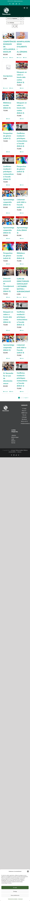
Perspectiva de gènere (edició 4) (7, 255)
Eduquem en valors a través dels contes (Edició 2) (22, 108)
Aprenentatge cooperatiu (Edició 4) (8, 202)
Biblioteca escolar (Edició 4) (21, 255)
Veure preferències (15, 895)
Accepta (15, 887)
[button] (28, 871)
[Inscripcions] (8, 67)
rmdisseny (19, 451)
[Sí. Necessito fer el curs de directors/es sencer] (8, 366)
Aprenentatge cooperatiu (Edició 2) (8, 347)
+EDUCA (13, 435)
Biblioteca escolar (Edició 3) (7, 105)
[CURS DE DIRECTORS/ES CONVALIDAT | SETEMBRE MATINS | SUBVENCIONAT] (22, 271)
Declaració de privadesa (13, 898)
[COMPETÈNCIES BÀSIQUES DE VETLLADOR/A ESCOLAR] (8, 35)
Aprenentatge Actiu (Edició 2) (22, 230)
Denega (15, 891)
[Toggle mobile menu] (27, 8)
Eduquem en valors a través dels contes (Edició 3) (22, 77)
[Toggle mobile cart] (24, 8)
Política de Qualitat (19, 450)
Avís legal (13, 450)
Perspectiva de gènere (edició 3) (21, 169)
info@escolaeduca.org (18, 1)
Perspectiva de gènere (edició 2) (7, 135)
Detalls (11, 57)
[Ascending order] (22, 18)
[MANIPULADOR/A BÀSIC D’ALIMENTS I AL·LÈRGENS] (22, 35)
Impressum (20, 898)
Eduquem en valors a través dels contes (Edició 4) (8, 317)
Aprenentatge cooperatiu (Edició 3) (8, 230)
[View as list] (16, 26)
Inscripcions (7, 76)
